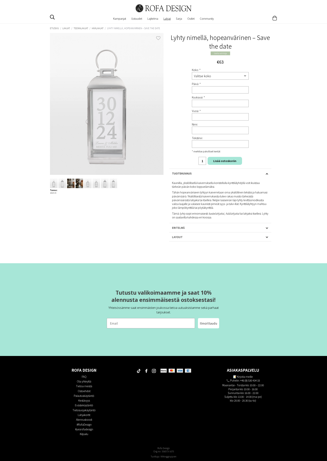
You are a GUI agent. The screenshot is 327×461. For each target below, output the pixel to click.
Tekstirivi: (197, 138)
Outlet (191, 18)
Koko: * (196, 70)
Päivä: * (196, 84)
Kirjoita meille (245, 376)
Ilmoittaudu (208, 323)
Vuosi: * (196, 111)
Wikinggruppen (168, 456)
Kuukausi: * (198, 97)
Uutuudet (136, 18)
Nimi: (195, 124)
